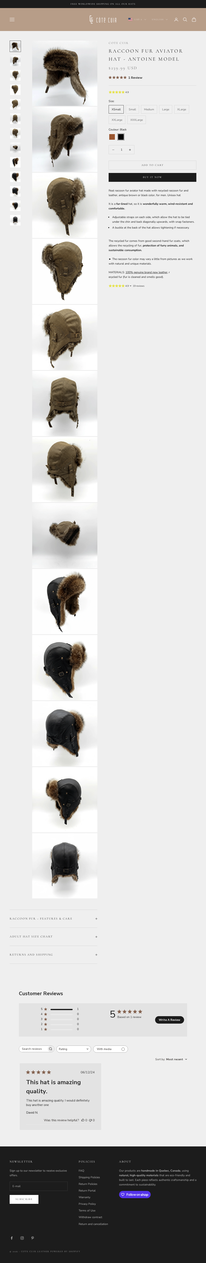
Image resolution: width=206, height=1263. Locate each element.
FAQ (81, 1171)
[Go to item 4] (15, 89)
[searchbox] (33, 1049)
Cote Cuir (119, 43)
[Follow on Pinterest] (33, 1238)
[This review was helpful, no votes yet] (82, 1120)
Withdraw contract (90, 1217)
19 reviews (138, 286)
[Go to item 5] (15, 104)
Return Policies (88, 1184)
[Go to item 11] (15, 191)
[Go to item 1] (15, 46)
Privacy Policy (87, 1204)
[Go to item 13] (15, 220)
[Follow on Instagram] (22, 1238)
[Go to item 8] (15, 147)
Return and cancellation (93, 1224)
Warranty (84, 1197)
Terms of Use (87, 1210)
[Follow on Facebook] (12, 1238)
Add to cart (152, 165)
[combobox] (73, 1049)
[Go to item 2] (15, 60)
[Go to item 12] (15, 205)
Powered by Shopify (65, 1251)
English (158, 19)
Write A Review (169, 1020)
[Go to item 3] (15, 75)
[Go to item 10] (15, 176)
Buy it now (152, 177)
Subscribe (24, 1199)
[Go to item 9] (15, 162)
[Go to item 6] (15, 118)
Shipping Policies (89, 1177)
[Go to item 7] (15, 133)
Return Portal (87, 1191)
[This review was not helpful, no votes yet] (90, 1120)
